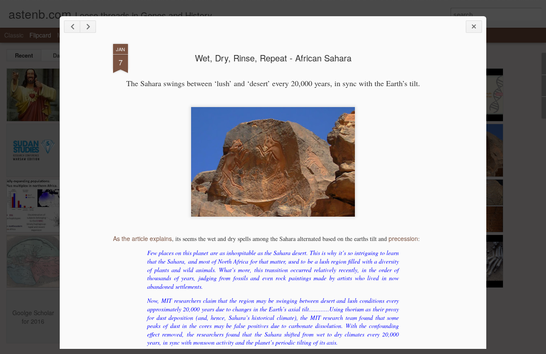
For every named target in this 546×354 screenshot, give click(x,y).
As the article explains (142, 238)
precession (403, 238)
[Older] (88, 26)
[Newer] (72, 26)
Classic (13, 35)
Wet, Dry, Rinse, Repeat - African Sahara (273, 58)
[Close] (474, 26)
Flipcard (40, 35)
